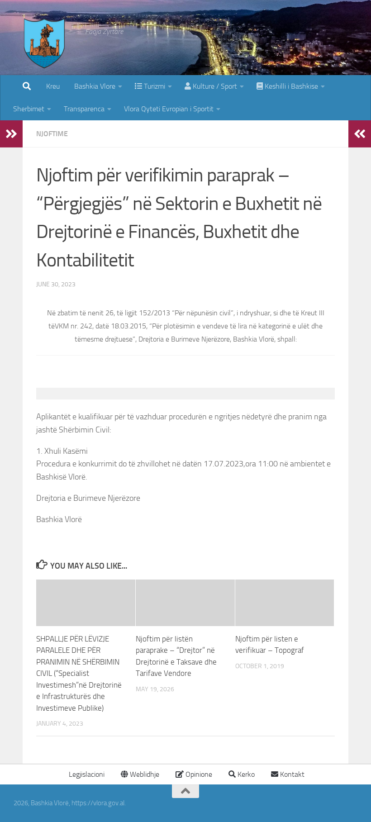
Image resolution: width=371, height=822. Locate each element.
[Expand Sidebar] (11, 133)
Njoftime (52, 133)
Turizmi (153, 86)
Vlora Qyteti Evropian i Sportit (169, 109)
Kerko (245, 774)
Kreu (53, 86)
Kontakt (291, 774)
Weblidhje (143, 774)
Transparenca (84, 109)
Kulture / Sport (214, 86)
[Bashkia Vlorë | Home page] (45, 52)
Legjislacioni (86, 774)
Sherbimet (28, 109)
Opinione (198, 774)
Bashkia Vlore (93, 86)
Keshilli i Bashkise (290, 86)
